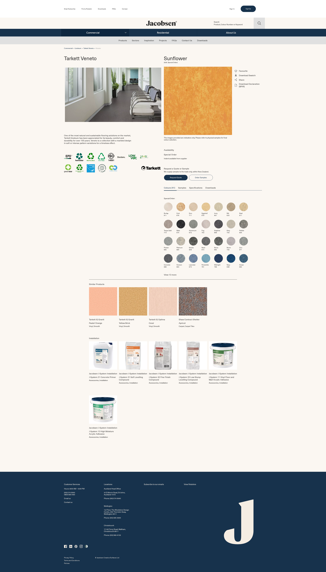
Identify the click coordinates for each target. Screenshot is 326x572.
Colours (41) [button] (169, 187)
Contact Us (187, 40)
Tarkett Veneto (89, 48)
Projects (163, 40)
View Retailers (190, 484)
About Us (231, 32)
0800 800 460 (69, 494)
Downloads (102, 9)
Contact (124, 9)
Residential (163, 32)
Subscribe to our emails (154, 484)
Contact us (68, 502)
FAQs (114, 9)
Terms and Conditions (72, 560)
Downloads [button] (210, 187)
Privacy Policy (69, 558)
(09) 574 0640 (69, 492)
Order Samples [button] (201, 177)
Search (216, 22)
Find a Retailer (87, 9)
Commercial (93, 32)
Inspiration (149, 40)
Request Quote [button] (176, 177)
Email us (67, 498)
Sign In (232, 9)
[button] (248, 75)
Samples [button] (182, 187)
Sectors (135, 40)
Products (123, 40)
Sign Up (248, 9)
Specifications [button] (195, 187)
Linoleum (78, 48)
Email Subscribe (69, 9)
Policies (67, 563)
